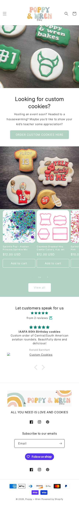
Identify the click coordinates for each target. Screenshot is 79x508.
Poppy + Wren (33, 499)
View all (39, 287)
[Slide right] (48, 277)
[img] (39, 312)
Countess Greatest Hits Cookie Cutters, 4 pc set (50, 248)
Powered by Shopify (52, 499)
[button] (5, 14)
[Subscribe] (60, 443)
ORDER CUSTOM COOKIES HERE (39, 134)
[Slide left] (31, 277)
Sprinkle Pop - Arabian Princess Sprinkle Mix (16, 248)
